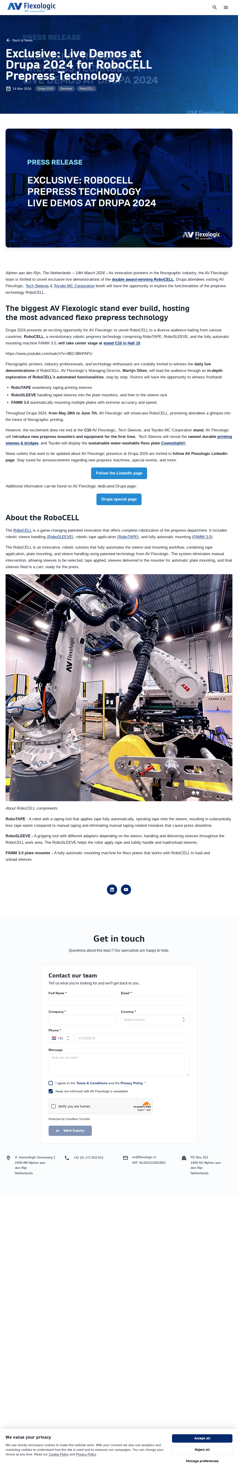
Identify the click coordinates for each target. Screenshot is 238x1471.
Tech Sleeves (37, 286)
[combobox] (155, 1019)
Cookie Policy (59, 1454)
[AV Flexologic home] (31, 7)
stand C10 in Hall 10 (121, 343)
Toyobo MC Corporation (74, 286)
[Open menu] (226, 7)
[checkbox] (51, 1083)
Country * (128, 1012)
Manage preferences (202, 1461)
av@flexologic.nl (144, 1157)
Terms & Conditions (92, 1083)
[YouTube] (126, 889)
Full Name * (57, 993)
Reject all (202, 1449)
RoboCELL (22, 530)
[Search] (214, 7)
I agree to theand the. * (101, 1083)
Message (56, 1050)
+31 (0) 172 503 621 (88, 1157)
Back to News (23, 40)
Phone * (55, 1030)
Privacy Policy (132, 1083)
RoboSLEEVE (60, 537)
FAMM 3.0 (202, 537)
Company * (57, 1012)
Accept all (202, 1438)
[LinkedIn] (112, 889)
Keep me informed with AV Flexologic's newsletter (92, 1091)
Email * (126, 993)
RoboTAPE (128, 537)
